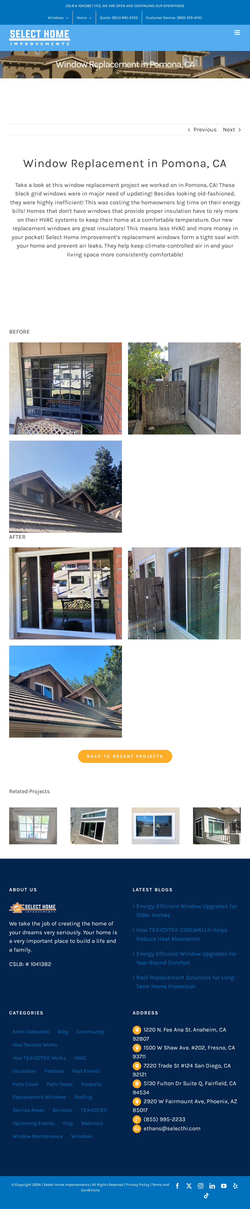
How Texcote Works (34, 1045)
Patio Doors (60, 1084)
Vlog (67, 1123)
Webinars (92, 1123)
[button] (13, 825)
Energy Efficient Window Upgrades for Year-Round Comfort (186, 958)
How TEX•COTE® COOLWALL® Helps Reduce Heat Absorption (181, 934)
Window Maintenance (37, 1136)
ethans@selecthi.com (172, 1128)
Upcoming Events (33, 1123)
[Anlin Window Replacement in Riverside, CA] (33, 825)
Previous (205, 129)
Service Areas (28, 1110)
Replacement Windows (39, 1097)
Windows (81, 1136)
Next (229, 129)
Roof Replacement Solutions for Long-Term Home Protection (186, 982)
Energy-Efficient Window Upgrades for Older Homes (186, 910)
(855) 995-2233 (164, 1119)
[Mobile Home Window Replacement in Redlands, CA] (156, 825)
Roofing (83, 1097)
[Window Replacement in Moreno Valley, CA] (217, 825)
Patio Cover (25, 1084)
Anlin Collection (30, 1031)
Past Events (86, 1071)
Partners (54, 1071)
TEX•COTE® (94, 1110)
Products (91, 1084)
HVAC (80, 1058)
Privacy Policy (137, 1184)
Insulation (24, 1071)
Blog (63, 1031)
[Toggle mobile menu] (237, 32)
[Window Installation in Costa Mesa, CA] (94, 825)
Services (62, 1110)
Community (90, 1031)
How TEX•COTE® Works (39, 1058)
